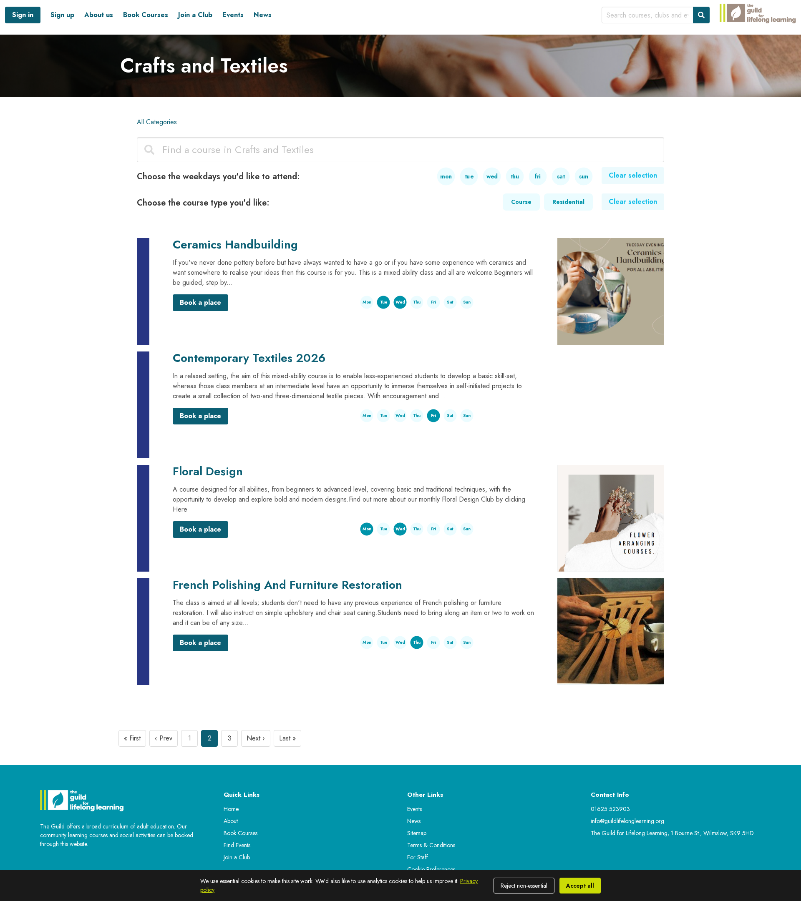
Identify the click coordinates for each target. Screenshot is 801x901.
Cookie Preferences (431, 869)
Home (231, 809)
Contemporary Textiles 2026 (249, 357)
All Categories (157, 122)
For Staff (417, 857)
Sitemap (416, 833)
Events (233, 15)
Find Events (237, 845)
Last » (287, 738)
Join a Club (195, 15)
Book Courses (145, 15)
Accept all (580, 885)
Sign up (62, 15)
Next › (256, 738)
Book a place (200, 302)
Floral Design (208, 471)
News (263, 15)
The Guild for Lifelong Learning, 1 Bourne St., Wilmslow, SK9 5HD (672, 833)
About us (98, 15)
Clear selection (633, 175)
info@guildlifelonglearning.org (627, 821)
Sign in (22, 15)
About (231, 821)
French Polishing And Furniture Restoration (287, 584)
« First (132, 738)
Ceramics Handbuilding (235, 244)
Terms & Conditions (431, 845)
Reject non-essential (524, 885)
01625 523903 (610, 809)
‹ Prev (163, 738)
